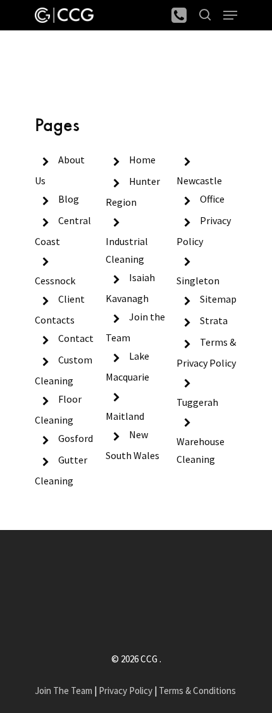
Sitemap (218, 299)
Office (212, 198)
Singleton (197, 280)
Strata (214, 320)
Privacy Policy (125, 691)
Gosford (75, 438)
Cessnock (55, 280)
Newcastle (199, 180)
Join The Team (63, 691)
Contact (76, 338)
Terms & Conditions (197, 691)
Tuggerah (197, 402)
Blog (68, 198)
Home (48, 67)
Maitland (125, 416)
